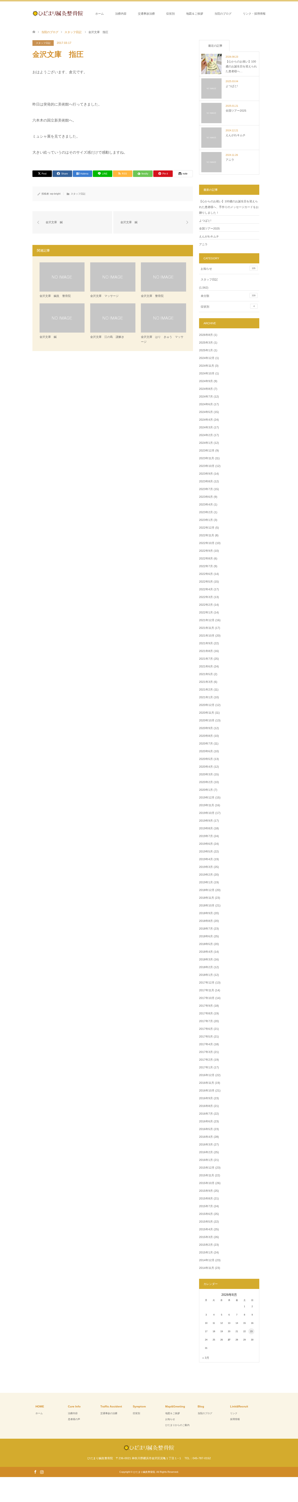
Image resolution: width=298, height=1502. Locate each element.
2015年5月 (206, 1221)
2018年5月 (206, 944)
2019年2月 (206, 874)
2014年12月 (206, 1260)
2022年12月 (206, 527)
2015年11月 (206, 1175)
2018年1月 (206, 974)
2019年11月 (206, 805)
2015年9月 (206, 1190)
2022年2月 (206, 604)
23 (251, 1331)
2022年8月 (206, 558)
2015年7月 (206, 1206)
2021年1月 (206, 697)
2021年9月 (206, 643)
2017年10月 (206, 998)
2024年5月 (206, 412)
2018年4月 (206, 951)
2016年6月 (206, 1121)
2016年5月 (206, 1129)
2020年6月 (206, 751)
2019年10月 (206, 813)
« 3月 (205, 1357)
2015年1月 (206, 1252)
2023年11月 (206, 458)
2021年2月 (206, 689)
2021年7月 (206, 658)
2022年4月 (206, 589)
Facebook (35, 1471)
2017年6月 (206, 1028)
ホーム (99, 13)
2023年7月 (206, 489)
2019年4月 (206, 859)
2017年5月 (206, 1036)
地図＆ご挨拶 (194, 13)
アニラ (203, 244)
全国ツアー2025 (209, 228)
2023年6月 (206, 496)
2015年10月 (206, 1183)
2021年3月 (206, 681)
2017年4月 (206, 1044)
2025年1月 (206, 350)
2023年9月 (206, 473)
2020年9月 (206, 728)
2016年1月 (206, 1160)
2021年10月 (206, 635)
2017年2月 (206, 1059)
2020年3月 (206, 774)
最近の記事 (215, 45)
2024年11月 (206, 365)
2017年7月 (206, 1021)
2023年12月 (206, 450)
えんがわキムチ (209, 236)
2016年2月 (206, 1152)
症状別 (170, 13)
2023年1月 (206, 519)
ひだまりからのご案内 (177, 1425)
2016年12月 (206, 1075)
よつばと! (205, 220)
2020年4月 (206, 766)
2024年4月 (206, 419)
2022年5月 (206, 581)
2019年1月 (206, 882)
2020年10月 (206, 720)
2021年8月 (206, 651)
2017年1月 (206, 1067)
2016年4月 (206, 1136)
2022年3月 (206, 597)
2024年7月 (206, 396)
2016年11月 (206, 1082)
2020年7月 (206, 743)
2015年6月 (206, 1213)
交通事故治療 (146, 13)
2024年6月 (206, 404)
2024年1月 (206, 442)
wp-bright (55, 193)
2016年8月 (206, 1106)
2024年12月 (206, 358)
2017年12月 (206, 982)
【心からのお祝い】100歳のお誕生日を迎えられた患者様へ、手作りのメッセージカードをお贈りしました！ (229, 207)
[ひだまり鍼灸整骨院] (83, 13)
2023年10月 (206, 466)
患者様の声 (74, 1419)
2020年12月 (206, 705)
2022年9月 (206, 550)
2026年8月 (206, 334)
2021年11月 (206, 627)
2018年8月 (206, 920)
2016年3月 (206, 1144)
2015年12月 (206, 1167)
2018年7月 (206, 928)
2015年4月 (206, 1229)
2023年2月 (206, 512)
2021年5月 (206, 674)
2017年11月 (206, 990)
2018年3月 (206, 959)
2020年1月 (206, 789)
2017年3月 (206, 1052)
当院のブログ (223, 13)
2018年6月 (206, 936)
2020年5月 (206, 759)
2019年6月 (206, 843)
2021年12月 (206, 620)
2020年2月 (206, 782)
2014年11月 (206, 1267)
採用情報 (235, 1419)
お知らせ (228, 268)
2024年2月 (206, 435)
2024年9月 (206, 381)
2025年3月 (206, 342)
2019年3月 (206, 866)
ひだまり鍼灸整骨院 (144, 1472)
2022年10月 (206, 543)
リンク (233, 1413)
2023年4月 (206, 504)
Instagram (41, 1471)
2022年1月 (206, 612)
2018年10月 (206, 905)
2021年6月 (206, 666)
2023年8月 (206, 481)
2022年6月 (206, 573)
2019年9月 (206, 820)
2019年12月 (206, 797)
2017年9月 (206, 1005)
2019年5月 (206, 851)
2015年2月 (206, 1244)
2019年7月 (206, 836)
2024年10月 (206, 373)
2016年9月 (206, 1098)
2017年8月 (206, 1013)
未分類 (228, 295)
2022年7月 (206, 566)
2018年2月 (206, 967)
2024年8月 (206, 388)
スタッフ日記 (43, 43)
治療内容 (120, 13)
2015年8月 (206, 1198)
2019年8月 (206, 828)
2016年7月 (206, 1113)
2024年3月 (206, 427)
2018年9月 (206, 913)
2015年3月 (206, 1237)
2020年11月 (206, 712)
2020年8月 (206, 735)
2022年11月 (206, 535)
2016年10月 (206, 1090)
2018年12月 (206, 890)
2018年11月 (206, 897)
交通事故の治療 (108, 1413)
